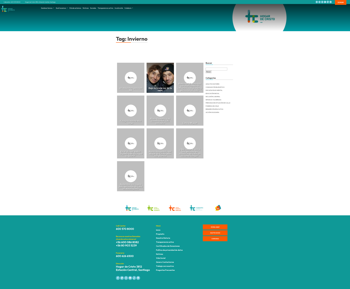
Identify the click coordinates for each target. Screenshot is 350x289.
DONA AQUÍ (215, 227)
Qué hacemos (61, 8)
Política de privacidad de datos (169, 250)
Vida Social (160, 258)
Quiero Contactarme (165, 262)
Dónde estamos (75, 8)
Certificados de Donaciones (168, 246)
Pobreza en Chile (212, 106)
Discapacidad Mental (214, 90)
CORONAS (215, 239)
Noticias (86, 8)
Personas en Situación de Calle (218, 103)
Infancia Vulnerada (213, 100)
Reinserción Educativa (214, 109)
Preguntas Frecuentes (165, 270)
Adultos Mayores (212, 84)
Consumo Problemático (215, 87)
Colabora (127, 8)
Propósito (160, 234)
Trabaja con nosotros (165, 266)
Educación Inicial (212, 93)
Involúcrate (119, 8)
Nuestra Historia (163, 238)
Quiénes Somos (46, 8)
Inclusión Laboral (213, 96)
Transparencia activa (105, 8)
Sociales (93, 8)
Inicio (158, 230)
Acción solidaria (212, 112)
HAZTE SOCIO (215, 233)
